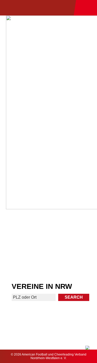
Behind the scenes (73, 265)
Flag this (24, 265)
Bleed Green (73, 246)
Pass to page (23, 228)
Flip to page (73, 226)
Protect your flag (23, 246)
